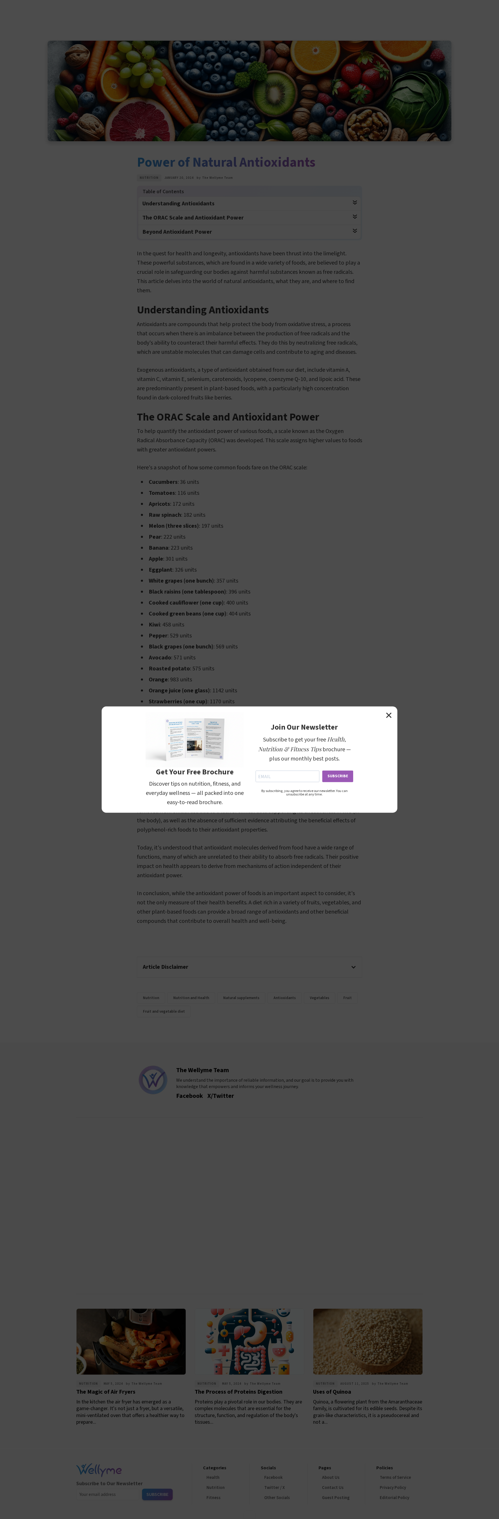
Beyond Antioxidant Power (177, 232)
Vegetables (319, 998)
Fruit (347, 998)
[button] (249, 967)
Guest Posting (336, 1498)
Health (212, 1478)
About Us (331, 1478)
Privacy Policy (393, 1488)
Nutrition (149, 178)
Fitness (213, 1498)
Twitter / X (274, 1488)
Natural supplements (241, 998)
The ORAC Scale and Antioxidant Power (193, 218)
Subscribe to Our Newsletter (109, 1483)
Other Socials (277, 1498)
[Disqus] (249, 1204)
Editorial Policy (394, 1498)
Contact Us (333, 1488)
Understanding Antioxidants (178, 204)
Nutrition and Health (191, 998)
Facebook (273, 1478)
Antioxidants (284, 998)
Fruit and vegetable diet (164, 1011)
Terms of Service (395, 1478)
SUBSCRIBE (337, 776)
